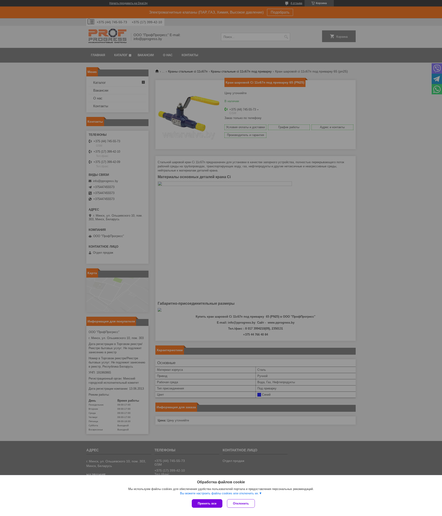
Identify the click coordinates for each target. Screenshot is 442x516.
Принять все (207, 503)
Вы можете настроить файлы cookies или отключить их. (219, 493)
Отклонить (241, 503)
